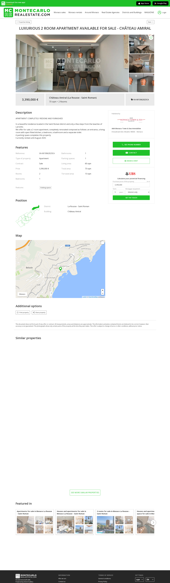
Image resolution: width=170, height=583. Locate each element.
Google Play (162, 3)
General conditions (104, 579)
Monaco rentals (75, 12)
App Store (145, 3)
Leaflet (84, 297)
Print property (24, 313)
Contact (133, 153)
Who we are (62, 579)
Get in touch (131, 198)
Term (114, 189)
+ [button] (102, 290)
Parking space (45, 187)
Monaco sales (60, 12)
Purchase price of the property (123, 181)
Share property (40, 313)
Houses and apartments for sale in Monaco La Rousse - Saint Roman (71, 512)
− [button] (102, 293)
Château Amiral (58, 97)
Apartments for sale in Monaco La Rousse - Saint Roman (34, 512)
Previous (15, 522)
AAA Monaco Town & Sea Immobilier (126, 128)
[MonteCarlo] (27, 12)
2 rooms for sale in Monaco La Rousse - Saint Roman (113, 512)
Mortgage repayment (132, 189)
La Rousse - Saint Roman (82, 97)
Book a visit (132, 161)
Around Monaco (92, 12)
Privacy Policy (102, 582)
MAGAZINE (149, 12)
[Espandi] (102, 242)
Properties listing (24, 22)
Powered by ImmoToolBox (24, 582)
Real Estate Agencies (110, 12)
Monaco (140, 132)
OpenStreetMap (93, 297)
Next (149, 22)
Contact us (61, 582)
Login (164, 12)
